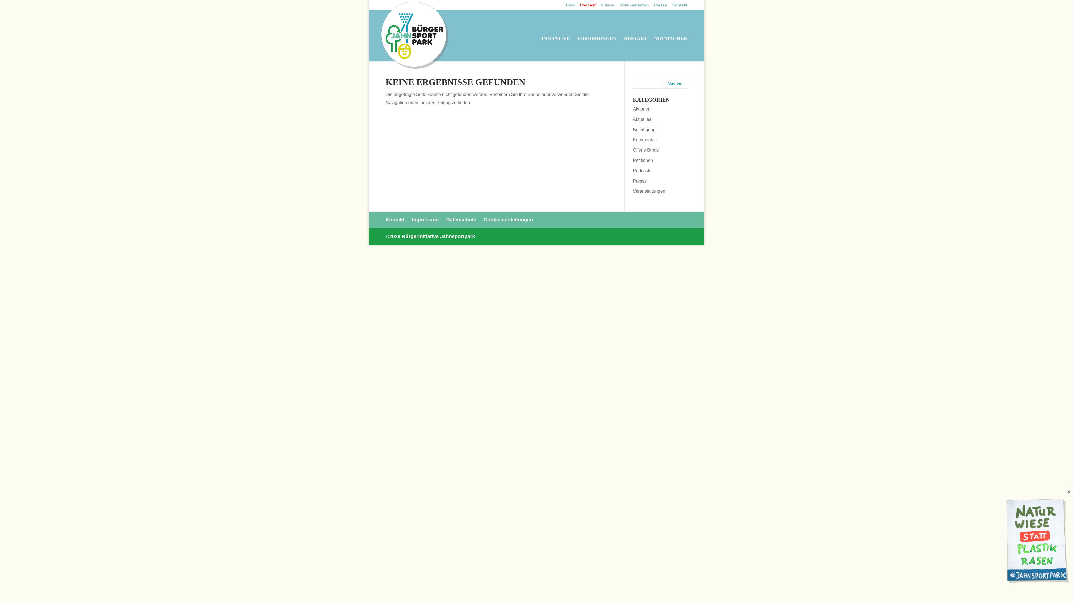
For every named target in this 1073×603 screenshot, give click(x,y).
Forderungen (597, 39)
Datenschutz (461, 219)
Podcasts (642, 170)
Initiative (556, 39)
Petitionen (643, 160)
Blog (570, 5)
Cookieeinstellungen (508, 219)
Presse (660, 5)
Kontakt (679, 5)
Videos (607, 5)
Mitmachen (670, 39)
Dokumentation (634, 5)
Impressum (425, 219)
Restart (635, 39)
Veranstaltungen (649, 191)
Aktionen (642, 109)
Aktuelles (642, 119)
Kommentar (644, 139)
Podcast (588, 5)
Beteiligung (644, 129)
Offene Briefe (646, 150)
